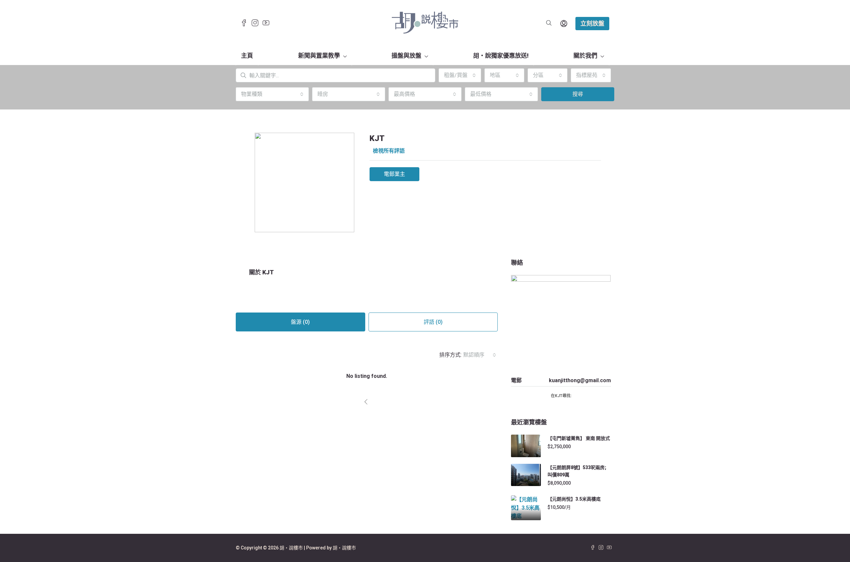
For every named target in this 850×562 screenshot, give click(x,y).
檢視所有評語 (389, 151)
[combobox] (460, 75)
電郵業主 (394, 174)
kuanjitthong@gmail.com (580, 380)
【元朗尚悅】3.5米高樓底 (574, 499)
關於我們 (585, 55)
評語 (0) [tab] (433, 322)
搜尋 (577, 94)
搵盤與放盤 (406, 55)
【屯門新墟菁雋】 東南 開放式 (579, 438)
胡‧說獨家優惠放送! (501, 55)
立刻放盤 (592, 23)
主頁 (247, 55)
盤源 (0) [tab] (300, 322)
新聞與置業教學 (319, 55)
